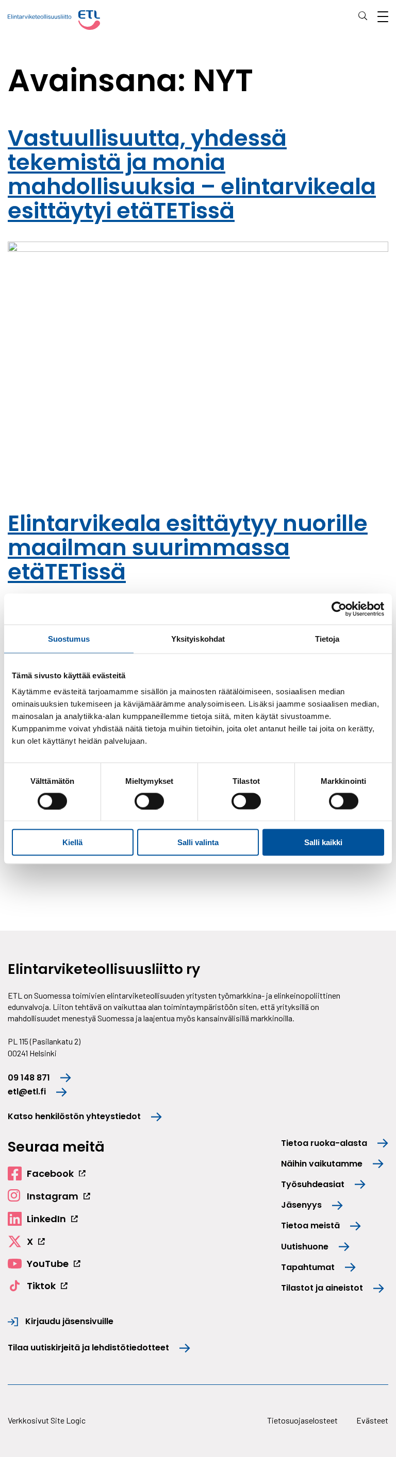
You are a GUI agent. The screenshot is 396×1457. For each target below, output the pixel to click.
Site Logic (68, 1420)
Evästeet (372, 1420)
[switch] (149, 801)
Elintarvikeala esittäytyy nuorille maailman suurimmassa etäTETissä (188, 547)
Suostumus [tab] (69, 638)
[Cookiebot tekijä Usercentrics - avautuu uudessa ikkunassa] (339, 608)
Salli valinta (198, 842)
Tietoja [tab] (327, 638)
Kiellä (72, 842)
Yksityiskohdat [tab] (198, 638)
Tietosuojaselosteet (302, 1420)
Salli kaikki (323, 842)
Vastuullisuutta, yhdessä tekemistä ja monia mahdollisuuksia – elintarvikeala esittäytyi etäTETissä (192, 174)
